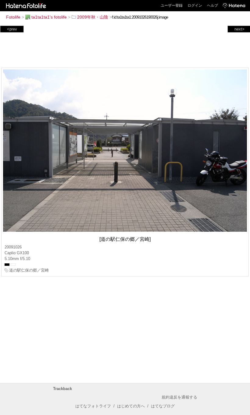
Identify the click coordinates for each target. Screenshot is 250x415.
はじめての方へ (131, 406)
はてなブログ (163, 406)
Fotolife (13, 17)
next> (239, 29)
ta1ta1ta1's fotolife (49, 17)
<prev (12, 29)
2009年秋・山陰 (92, 17)
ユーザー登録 (172, 5)
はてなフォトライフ (93, 406)
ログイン (195, 5)
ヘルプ (212, 5)
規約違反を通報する (179, 397)
